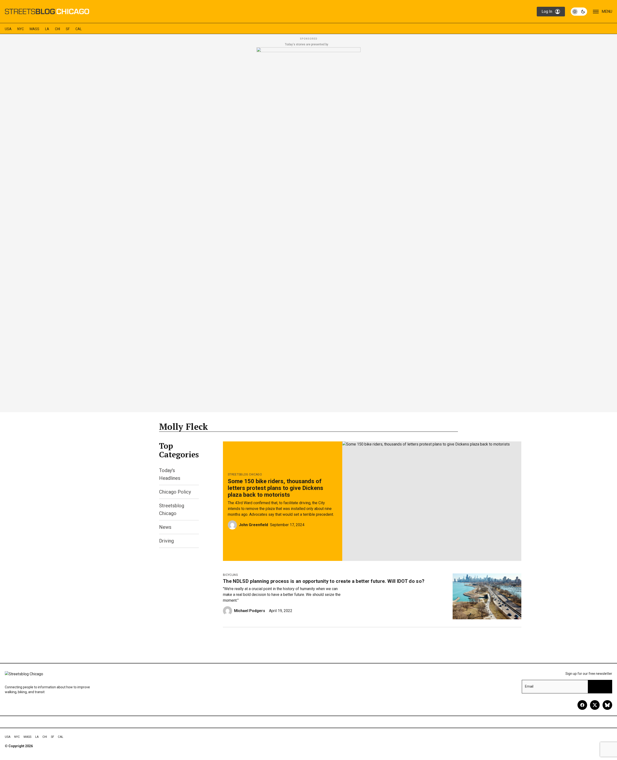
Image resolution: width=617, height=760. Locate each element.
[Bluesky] (607, 705)
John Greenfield (253, 525)
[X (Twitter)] (595, 705)
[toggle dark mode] (579, 11)
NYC (20, 29)
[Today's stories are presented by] (308, 228)
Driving (166, 541)
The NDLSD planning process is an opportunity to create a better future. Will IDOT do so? (323, 581)
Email (529, 686)
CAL (78, 29)
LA (47, 29)
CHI (57, 29)
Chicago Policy (175, 492)
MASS (34, 29)
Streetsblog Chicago (245, 474)
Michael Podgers (249, 610)
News (165, 527)
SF (68, 29)
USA (8, 29)
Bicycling (230, 574)
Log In (547, 11)
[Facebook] (582, 705)
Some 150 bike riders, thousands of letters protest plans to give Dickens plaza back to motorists (275, 488)
